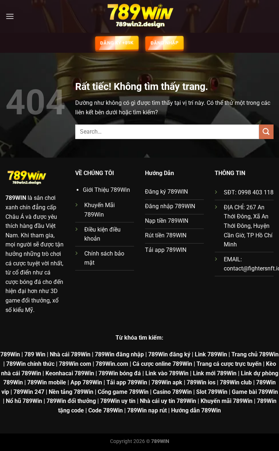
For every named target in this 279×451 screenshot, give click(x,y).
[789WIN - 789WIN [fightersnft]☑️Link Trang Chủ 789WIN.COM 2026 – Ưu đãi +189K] (139, 16)
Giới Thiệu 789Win (106, 189)
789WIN (15, 197)
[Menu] (9, 16)
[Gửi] (266, 131)
